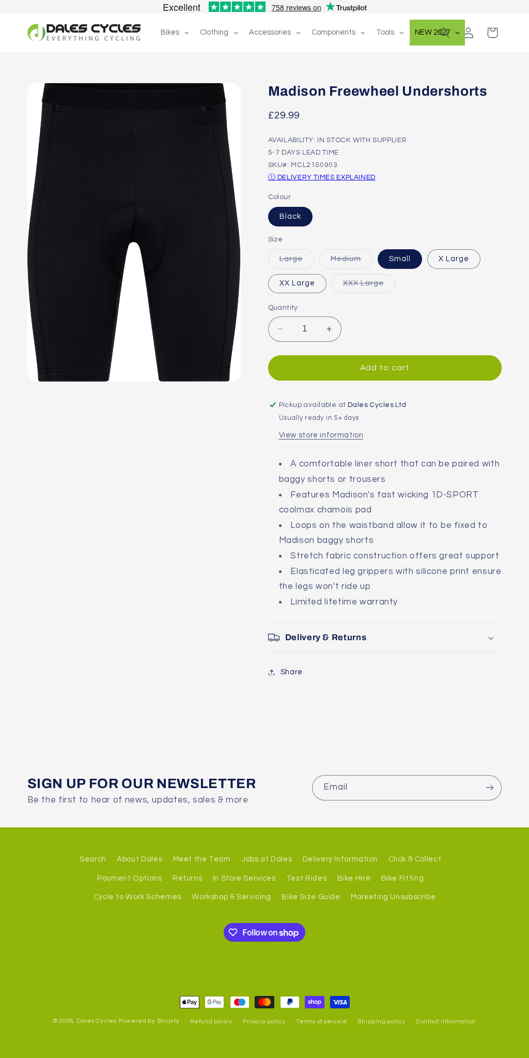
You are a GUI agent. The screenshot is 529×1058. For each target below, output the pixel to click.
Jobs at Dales (266, 859)
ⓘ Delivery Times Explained (322, 177)
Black (290, 216)
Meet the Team (202, 859)
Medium (351, 261)
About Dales (139, 859)
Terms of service (321, 1021)
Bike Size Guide (311, 897)
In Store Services (244, 878)
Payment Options (129, 878)
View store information (321, 435)
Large (296, 261)
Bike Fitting (402, 878)
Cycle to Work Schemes (137, 897)
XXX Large (369, 286)
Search (93, 859)
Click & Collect (414, 859)
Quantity (283, 307)
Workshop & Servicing (231, 897)
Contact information (446, 1021)
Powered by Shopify (148, 1021)
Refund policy (211, 1021)
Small (400, 259)
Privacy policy (264, 1021)
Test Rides (306, 878)
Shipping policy (381, 1021)
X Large (454, 259)
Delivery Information (340, 859)
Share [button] (292, 672)
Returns (187, 878)
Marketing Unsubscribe (393, 897)
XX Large (297, 283)
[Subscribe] (489, 787)
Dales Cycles (96, 1021)
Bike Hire (354, 878)
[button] (444, 32)
